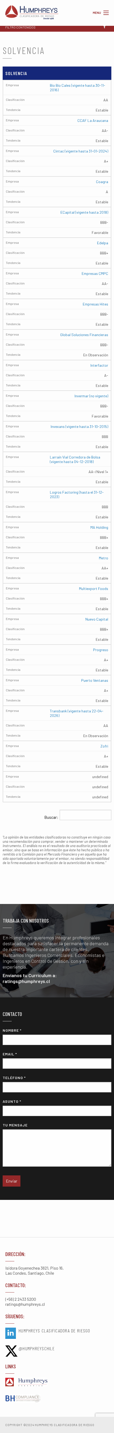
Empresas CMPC (95, 273)
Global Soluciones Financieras (84, 334)
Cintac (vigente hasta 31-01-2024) (80, 151)
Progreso (100, 649)
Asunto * (12, 1101)
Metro (103, 558)
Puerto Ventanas (94, 680)
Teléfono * (14, 1077)
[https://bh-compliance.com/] (57, 1398)
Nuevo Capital (96, 619)
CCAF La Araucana (92, 120)
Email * (10, 1054)
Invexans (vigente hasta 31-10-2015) (79, 426)
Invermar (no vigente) (91, 396)
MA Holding (99, 527)
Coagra (102, 181)
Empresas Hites (95, 304)
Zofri (104, 746)
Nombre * (12, 1030)
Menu (106, 13)
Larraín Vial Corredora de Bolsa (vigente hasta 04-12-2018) (75, 459)
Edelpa (102, 243)
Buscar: (51, 817)
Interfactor (99, 365)
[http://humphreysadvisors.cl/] (57, 1382)
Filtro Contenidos (20, 27)
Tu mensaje (15, 1125)
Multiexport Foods (93, 588)
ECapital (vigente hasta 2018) (84, 212)
